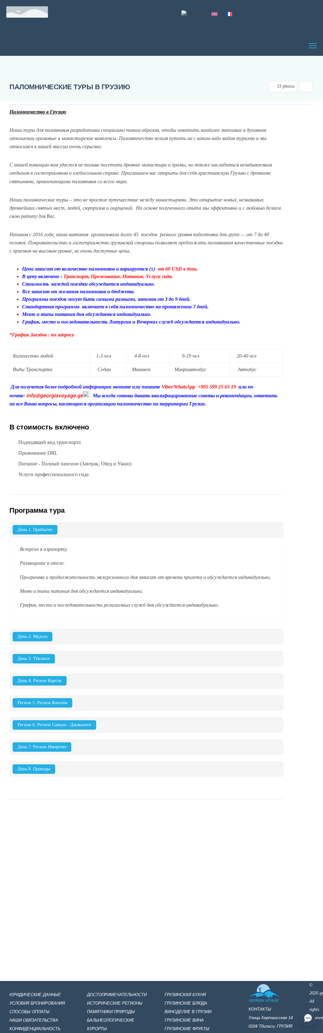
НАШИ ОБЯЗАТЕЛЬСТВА (34, 1020)
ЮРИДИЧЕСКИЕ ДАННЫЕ (35, 994)
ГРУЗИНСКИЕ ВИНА (184, 1020)
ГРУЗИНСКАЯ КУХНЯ (185, 994)
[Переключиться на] (192, 14)
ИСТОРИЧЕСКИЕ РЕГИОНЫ (115, 1003)
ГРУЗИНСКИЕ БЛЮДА (186, 1003)
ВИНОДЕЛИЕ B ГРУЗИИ (188, 1011)
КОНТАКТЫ (260, 1009)
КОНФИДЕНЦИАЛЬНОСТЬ (34, 1028)
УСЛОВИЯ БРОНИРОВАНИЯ (37, 1003)
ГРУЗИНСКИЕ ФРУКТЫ (187, 1028)
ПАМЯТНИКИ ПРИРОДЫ (111, 1011)
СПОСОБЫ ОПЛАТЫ (29, 1011)
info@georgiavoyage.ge (54, 395)
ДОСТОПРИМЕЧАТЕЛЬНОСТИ (117, 994)
